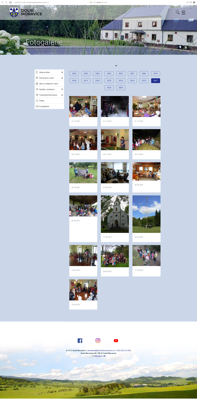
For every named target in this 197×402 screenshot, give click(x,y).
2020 (144, 73)
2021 (132, 73)
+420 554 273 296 (123, 350)
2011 (156, 81)
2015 (109, 81)
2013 (132, 81)
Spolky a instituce (46, 89)
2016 (97, 81)
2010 (109, 88)
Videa (41, 101)
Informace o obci (46, 78)
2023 (109, 73)
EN (191, 2)
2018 (74, 81)
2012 (144, 81)
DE (194, 2)
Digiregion (98, 356)
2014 (121, 81)
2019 (156, 73)
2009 (121, 88)
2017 (86, 81)
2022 (121, 73)
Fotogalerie (44, 106)
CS (187, 2)
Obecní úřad (44, 72)
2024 (97, 73)
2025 (86, 73)
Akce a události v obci (48, 84)
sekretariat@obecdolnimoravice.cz (101, 350)
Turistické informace (48, 95)
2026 (74, 73)
